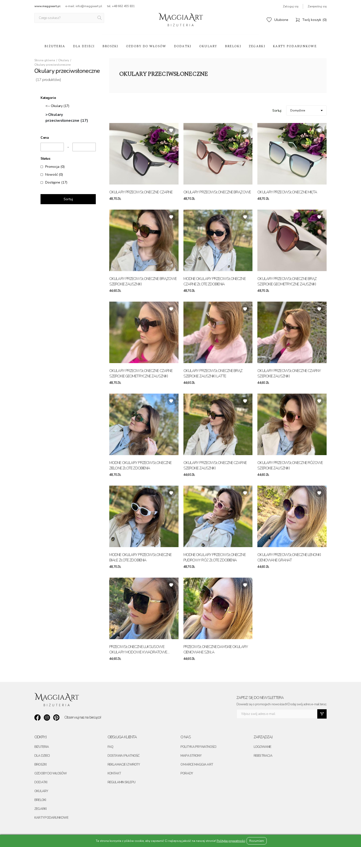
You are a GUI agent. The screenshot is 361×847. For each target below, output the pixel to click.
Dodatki (183, 46)
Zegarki (257, 46)
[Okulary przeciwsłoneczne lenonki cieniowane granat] (292, 516)
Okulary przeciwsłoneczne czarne (140, 192)
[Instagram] (47, 717)
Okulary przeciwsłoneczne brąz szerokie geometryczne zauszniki (287, 281)
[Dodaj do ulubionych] (171, 130)
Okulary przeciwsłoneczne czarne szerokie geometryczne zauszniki (140, 373)
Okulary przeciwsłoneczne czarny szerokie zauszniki (289, 373)
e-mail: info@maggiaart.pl (83, 6)
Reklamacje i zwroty (124, 764)
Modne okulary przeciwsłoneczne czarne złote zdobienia (214, 281)
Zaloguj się (290, 6)
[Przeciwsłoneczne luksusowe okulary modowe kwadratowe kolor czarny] (144, 608)
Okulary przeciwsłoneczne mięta (287, 192)
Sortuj (68, 199)
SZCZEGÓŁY (167, 199)
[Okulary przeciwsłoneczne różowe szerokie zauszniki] (292, 424)
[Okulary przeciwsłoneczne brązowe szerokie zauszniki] (144, 240)
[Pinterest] (56, 717)
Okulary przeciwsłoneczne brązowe (217, 192)
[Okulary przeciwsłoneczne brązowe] (218, 154)
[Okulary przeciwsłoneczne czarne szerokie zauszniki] (218, 424)
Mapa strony (190, 756)
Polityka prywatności (198, 747)
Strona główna (44, 60)
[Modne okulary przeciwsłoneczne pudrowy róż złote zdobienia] (218, 516)
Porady (186, 773)
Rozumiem (256, 841)
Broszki (110, 46)
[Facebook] (37, 717)
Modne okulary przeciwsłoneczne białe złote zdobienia (140, 557)
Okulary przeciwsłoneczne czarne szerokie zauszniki (215, 465)
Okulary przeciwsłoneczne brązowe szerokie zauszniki (143, 281)
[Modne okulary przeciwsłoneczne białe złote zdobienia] (144, 516)
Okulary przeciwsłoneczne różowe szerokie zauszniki (290, 465)
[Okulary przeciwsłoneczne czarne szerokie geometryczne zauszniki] (144, 332)
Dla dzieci (84, 46)
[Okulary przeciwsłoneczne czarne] (144, 154)
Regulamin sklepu (122, 782)
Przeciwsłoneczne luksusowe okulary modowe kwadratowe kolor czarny (138, 649)
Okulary (208, 46)
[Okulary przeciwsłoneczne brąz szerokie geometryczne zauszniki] (292, 240)
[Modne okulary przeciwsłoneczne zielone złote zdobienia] (144, 424)
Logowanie (262, 747)
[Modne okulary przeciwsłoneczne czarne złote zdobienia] (218, 240)
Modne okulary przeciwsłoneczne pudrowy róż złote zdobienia (214, 557)
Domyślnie (297, 110)
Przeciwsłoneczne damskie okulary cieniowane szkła (215, 649)
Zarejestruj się (317, 6)
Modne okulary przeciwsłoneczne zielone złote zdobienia (140, 465)
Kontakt (114, 773)
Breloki (233, 46)
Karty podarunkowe (295, 46)
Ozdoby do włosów (146, 46)
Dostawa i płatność (124, 756)
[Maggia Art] (180, 19)
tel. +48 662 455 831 (121, 6)
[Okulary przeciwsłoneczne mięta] (292, 154)
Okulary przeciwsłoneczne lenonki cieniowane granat (289, 557)
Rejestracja (263, 756)
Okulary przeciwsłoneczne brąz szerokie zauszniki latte (213, 373)
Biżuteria (54, 46)
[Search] (100, 17)
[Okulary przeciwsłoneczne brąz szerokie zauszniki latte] (218, 332)
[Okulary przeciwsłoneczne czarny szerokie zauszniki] (292, 332)
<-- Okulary (57, 106)
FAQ (110, 747)
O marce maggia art (196, 764)
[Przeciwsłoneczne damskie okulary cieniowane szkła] (218, 608)
